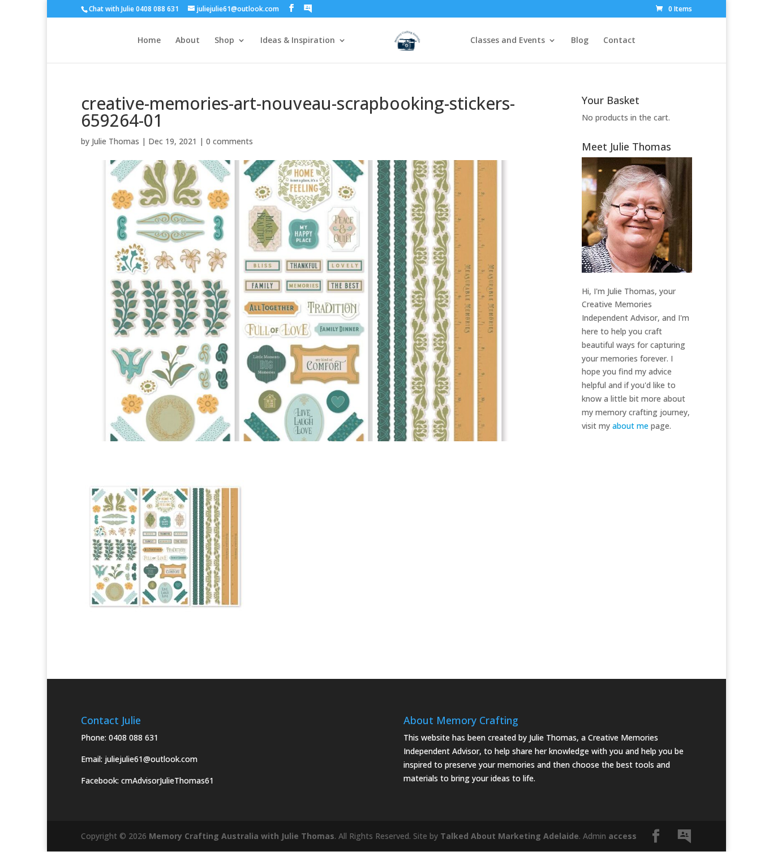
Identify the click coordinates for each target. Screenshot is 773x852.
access (622, 836)
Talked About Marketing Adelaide (509, 836)
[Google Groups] (308, 8)
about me (630, 425)
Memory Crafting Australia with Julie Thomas (241, 836)
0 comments (229, 141)
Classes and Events (507, 40)
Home (149, 40)
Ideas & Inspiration (297, 40)
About (187, 40)
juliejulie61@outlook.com (151, 759)
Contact (619, 40)
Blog (580, 40)
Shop (224, 40)
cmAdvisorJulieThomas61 (167, 780)
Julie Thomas (115, 141)
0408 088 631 (133, 737)
